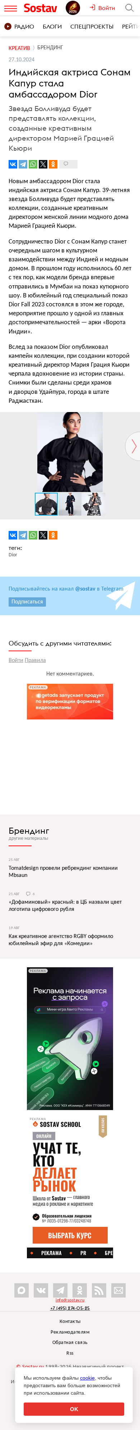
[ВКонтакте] (13, 164)
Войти (16, 660)
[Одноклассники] (53, 164)
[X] (43, 164)
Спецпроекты (91, 26)
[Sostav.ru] (43, 8)
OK (74, 1409)
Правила (35, 660)
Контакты (70, 1321)
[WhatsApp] (33, 164)
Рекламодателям (70, 1332)
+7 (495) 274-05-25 (70, 1308)
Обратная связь (70, 1342)
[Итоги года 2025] (77, 8)
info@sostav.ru (70, 1300)
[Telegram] (23, 164)
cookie (87, 1378)
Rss (70, 1353)
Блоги (52, 26)
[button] (133, 418)
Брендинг (29, 830)
